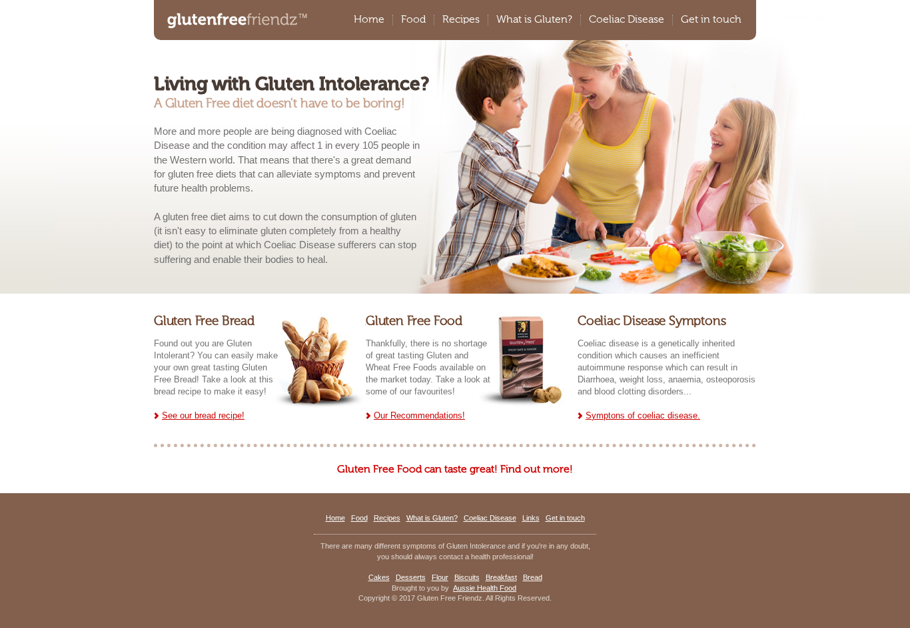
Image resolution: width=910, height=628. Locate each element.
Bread (532, 577)
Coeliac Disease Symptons (651, 321)
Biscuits (467, 577)
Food (413, 20)
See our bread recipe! (203, 415)
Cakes (379, 577)
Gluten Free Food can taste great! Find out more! (455, 469)
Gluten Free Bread (204, 321)
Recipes (461, 20)
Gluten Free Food (414, 321)
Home (369, 20)
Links (531, 518)
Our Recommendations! (419, 415)
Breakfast (501, 577)
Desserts (411, 577)
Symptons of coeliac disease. (643, 415)
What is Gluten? (534, 20)
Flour (440, 577)
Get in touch (711, 20)
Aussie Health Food (484, 588)
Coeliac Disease (626, 20)
